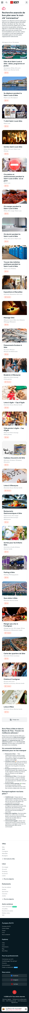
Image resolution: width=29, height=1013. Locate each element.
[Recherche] (7, 2)
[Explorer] (2, 2)
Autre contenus (7, 904)
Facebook (15, 975)
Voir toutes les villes (9, 859)
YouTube (15, 984)
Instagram (15, 980)
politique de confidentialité (15, 1009)
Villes (4, 844)
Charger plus (15, 719)
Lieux (4, 864)
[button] (25, 1009)
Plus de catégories (9, 879)
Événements (6, 884)
